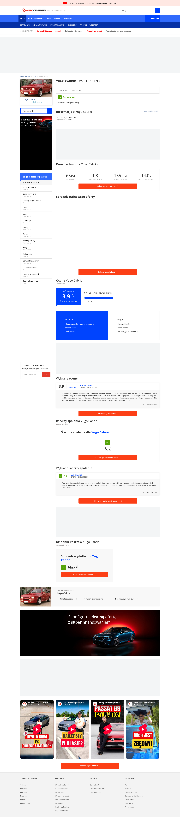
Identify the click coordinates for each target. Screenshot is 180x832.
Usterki (27, 215)
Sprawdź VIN (94, 785)
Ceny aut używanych (57, 25)
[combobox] (36, 111)
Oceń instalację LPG (97, 788)
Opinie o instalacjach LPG (33, 275)
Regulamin (24, 796)
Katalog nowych (29, 188)
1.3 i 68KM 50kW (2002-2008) (68, 103)
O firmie (23, 785)
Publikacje (27, 222)
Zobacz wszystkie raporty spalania (107, 501)
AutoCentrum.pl (33, 10)
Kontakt (23, 799)
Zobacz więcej (106, 272)
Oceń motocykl (95, 792)
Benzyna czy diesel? (62, 799)
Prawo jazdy (129, 807)
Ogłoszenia (72, 25)
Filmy (27, 248)
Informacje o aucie (31, 182)
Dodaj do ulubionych (150, 111)
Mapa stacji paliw (61, 810)
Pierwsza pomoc (131, 792)
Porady (127, 785)
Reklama (23, 792)
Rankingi (83, 25)
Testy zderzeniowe (30, 282)
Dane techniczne (35, 18)
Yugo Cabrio (29, 99)
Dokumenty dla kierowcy (134, 796)
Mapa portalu (25, 803)
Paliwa (57, 18)
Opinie (48, 18)
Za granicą (129, 803)
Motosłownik (129, 799)
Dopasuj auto (25, 25)
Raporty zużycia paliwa (32, 201)
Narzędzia (68, 18)
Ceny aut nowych (40, 25)
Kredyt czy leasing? (62, 807)
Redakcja (23, 788)
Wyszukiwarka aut (62, 785)
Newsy (27, 228)
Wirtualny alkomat (62, 796)
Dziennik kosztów (30, 268)
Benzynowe (76, 90)
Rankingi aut (59, 792)
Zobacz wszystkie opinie (106, 413)
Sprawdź (46, 374)
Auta (22, 18)
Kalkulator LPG (60, 803)
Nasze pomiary (29, 242)
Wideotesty (94, 25)
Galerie (27, 235)
